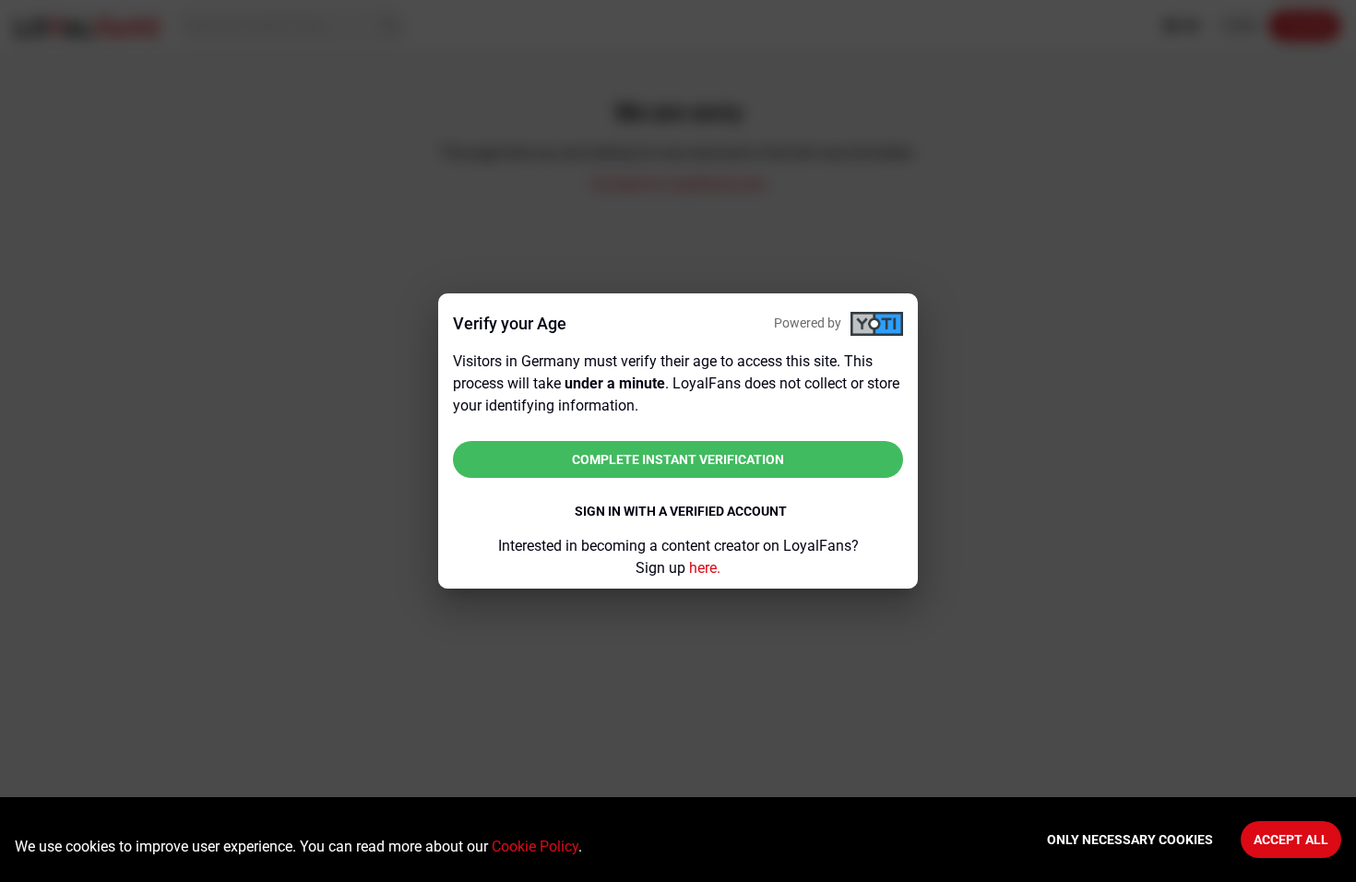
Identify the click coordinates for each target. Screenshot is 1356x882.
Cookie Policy (535, 846)
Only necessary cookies (1130, 839)
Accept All (1291, 839)
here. (704, 568)
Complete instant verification (678, 459)
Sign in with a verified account (681, 511)
